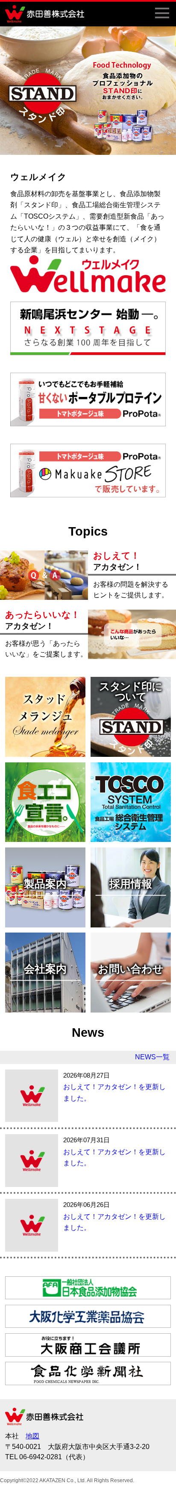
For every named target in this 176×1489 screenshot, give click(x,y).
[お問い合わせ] (131, 1008)
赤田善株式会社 (47, 14)
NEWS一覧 (152, 1057)
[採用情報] (131, 923)
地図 (32, 1436)
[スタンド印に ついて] (131, 752)
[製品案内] (45, 923)
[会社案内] (45, 1008)
